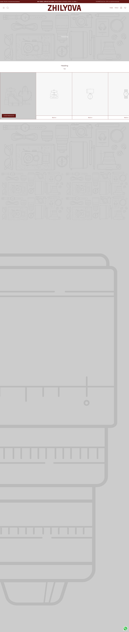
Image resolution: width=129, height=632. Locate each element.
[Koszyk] (125, 8)
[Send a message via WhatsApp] (125, 628)
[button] (8, 8)
